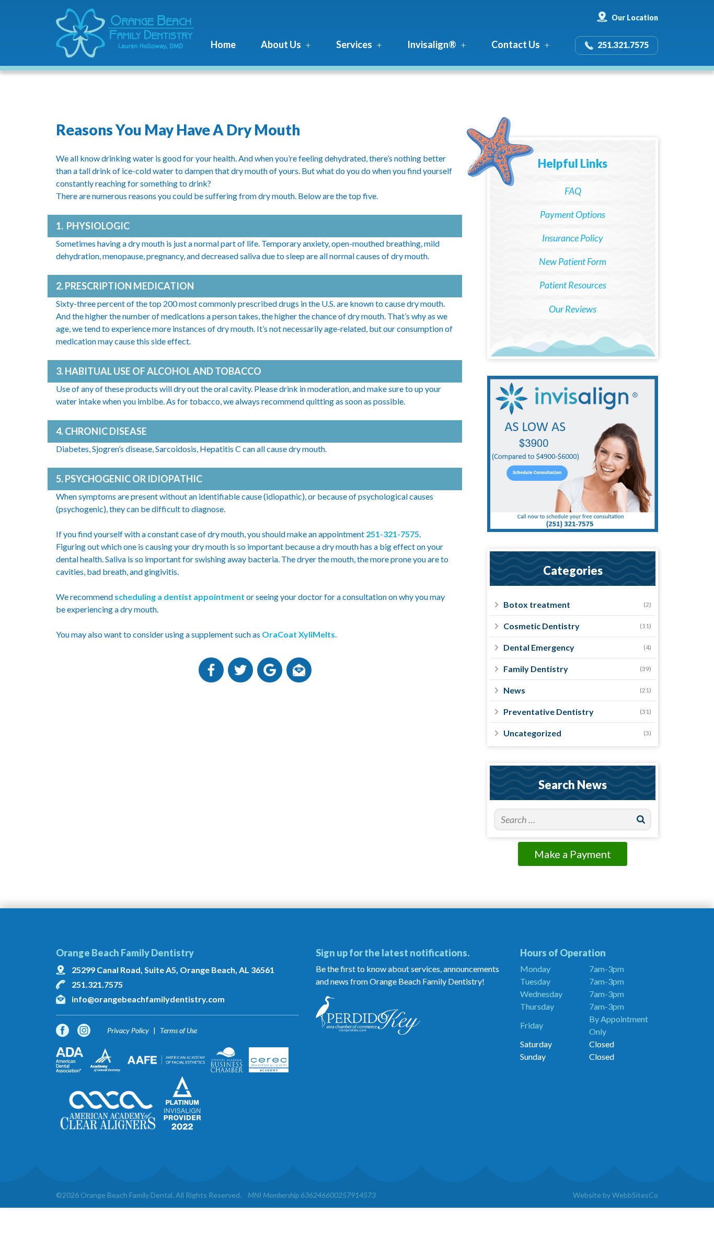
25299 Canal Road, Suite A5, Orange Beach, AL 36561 (173, 970)
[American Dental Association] (69, 1059)
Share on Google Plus (269, 670)
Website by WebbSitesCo (615, 1194)
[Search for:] (572, 819)
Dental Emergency (538, 647)
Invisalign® (431, 44)
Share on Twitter (240, 670)
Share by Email (299, 670)
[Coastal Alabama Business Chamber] (227, 1059)
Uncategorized (532, 733)
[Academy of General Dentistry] (105, 1059)
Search (641, 819)
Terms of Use (178, 1030)
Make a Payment (572, 854)
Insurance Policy (572, 238)
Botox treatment (536, 604)
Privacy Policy (128, 1030)
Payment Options (572, 214)
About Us (281, 44)
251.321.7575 (623, 45)
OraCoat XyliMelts (298, 634)
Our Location (635, 17)
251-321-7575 (392, 534)
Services (354, 44)
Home (223, 44)
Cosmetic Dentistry (541, 626)
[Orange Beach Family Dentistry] (125, 33)
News (514, 690)
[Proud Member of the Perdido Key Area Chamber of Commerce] (409, 1015)
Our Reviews (572, 309)
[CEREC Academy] (269, 1059)
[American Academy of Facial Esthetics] (166, 1060)
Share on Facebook (211, 670)
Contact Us (515, 44)
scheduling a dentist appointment (179, 597)
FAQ (573, 190)
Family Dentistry (535, 669)
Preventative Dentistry (548, 711)
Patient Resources (572, 285)
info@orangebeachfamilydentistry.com (148, 999)
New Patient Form (572, 261)
